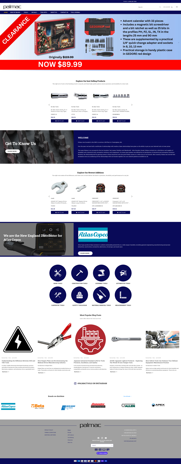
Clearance (70, 440)
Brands (69, 432)
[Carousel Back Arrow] (2, 42)
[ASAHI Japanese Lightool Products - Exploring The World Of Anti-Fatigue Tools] (126, 339)
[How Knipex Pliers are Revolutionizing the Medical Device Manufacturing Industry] (54, 339)
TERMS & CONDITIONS (50, 432)
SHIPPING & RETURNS (50, 435)
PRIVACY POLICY (49, 430)
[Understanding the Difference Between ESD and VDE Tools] (18, 339)
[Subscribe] (111, 445)
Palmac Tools (87, 462)
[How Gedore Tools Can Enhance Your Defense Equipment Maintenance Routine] (162, 339)
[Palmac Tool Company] (90, 425)
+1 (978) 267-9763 (132, 1)
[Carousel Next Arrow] (179, 42)
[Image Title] (58, 273)
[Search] (160, 7)
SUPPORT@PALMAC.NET (130, 441)
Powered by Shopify (95, 462)
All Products (71, 435)
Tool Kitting (71, 437)
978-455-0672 (133, 438)
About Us (70, 442)
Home (69, 430)
